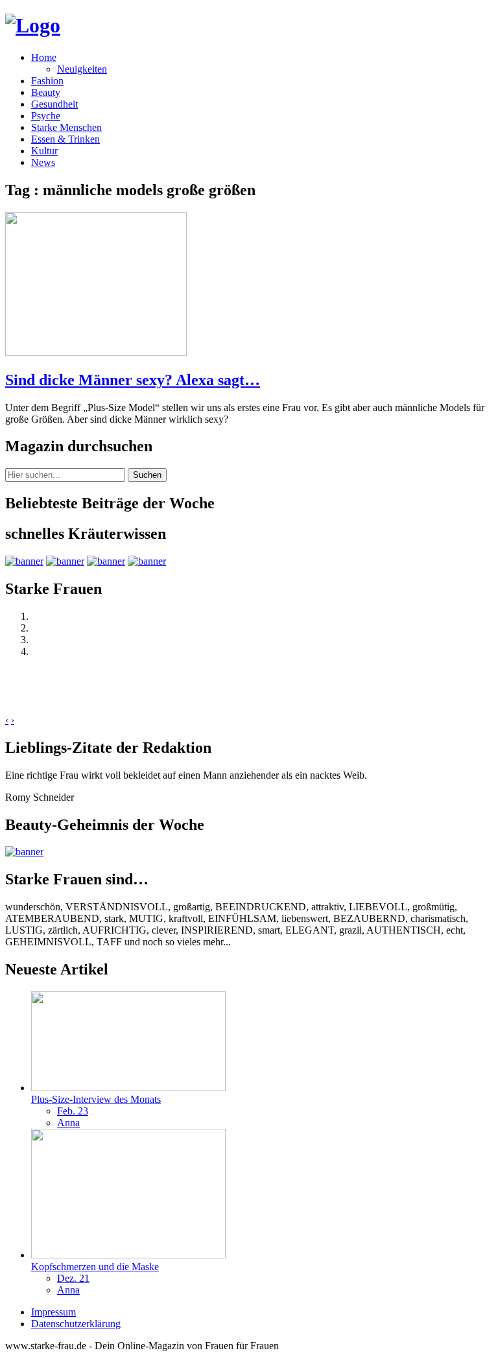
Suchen (147, 475)
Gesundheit (54, 104)
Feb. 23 (72, 1110)
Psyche (45, 115)
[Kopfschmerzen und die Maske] (128, 1254)
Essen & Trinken (65, 139)
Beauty (45, 92)
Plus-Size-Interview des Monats (96, 1099)
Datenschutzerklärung (76, 1323)
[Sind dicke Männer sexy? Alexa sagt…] (96, 352)
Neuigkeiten (82, 69)
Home (43, 57)
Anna (68, 1122)
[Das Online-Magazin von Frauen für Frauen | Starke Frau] (32, 25)
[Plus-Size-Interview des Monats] (128, 1087)
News (43, 162)
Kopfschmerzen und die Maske (95, 1266)
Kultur (44, 150)
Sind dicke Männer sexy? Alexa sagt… (132, 380)
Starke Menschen (66, 127)
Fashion (47, 80)
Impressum (53, 1311)
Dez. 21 (73, 1278)
